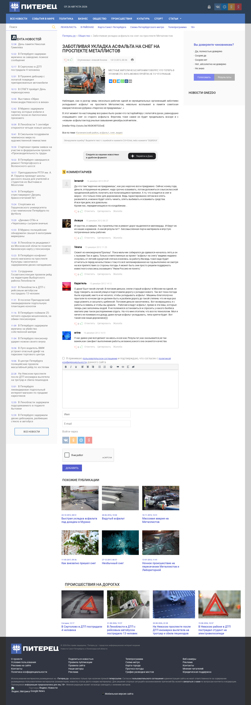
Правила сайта (76, 665)
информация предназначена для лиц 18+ (45, 684)
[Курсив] (70, 366)
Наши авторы (76, 668)
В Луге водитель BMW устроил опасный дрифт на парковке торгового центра (28, 351)
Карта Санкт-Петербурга (112, 27)
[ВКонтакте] (217, 6)
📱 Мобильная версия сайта (117, 693)
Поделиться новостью (80, 658)
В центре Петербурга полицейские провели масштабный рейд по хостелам (30, 364)
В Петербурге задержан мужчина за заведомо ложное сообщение (29, 57)
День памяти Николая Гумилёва (28, 45)
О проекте (16, 658)
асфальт (104, 132)
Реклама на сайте (21, 665)
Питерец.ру (69, 35)
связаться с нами (191, 681)
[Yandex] (238, 6)
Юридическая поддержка (197, 671)
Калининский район (87, 132)
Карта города (133, 665)
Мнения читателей (193, 668)
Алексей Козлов (99, 59)
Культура (143, 18)
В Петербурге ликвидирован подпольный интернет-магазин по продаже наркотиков (29, 391)
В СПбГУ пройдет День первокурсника (28, 90)
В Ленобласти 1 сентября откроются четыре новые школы (31, 126)
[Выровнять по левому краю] (82, 366)
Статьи (173, 18)
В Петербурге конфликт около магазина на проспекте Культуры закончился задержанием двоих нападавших (31, 260)
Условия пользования (23, 662)
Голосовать (204, 77)
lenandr (79, 181)
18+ (193, 27)
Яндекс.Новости (48, 687)
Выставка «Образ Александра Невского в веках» (30, 100)
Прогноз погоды (135, 668)
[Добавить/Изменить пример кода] (123, 366)
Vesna (78, 247)
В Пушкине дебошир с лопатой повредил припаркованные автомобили (29, 79)
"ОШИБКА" (152, 140)
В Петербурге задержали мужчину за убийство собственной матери (29, 328)
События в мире (43, 18)
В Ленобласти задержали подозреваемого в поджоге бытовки (30, 405)
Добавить (72, 467)
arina (77, 332)
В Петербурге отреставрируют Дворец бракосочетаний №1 (26, 194)
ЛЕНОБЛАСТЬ (68, 27)
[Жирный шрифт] (65, 366)
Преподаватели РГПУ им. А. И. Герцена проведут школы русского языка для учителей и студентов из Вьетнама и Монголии (31, 179)
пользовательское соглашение (100, 358)
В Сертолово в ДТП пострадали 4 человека (26, 68)
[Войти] (209, 6)
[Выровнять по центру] (87, 366)
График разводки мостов (140, 671)
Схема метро (133, 662)
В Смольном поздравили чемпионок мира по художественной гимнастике (30, 137)
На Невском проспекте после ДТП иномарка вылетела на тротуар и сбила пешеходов (30, 376)
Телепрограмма (177, 27)
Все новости (32, 431)
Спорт (158, 18)
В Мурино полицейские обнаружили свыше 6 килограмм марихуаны (31, 233)
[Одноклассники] (231, 6)
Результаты (224, 77)
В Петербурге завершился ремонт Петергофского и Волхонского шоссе (30, 163)
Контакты (16, 668)
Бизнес (83, 18)
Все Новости (18, 18)
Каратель (80, 283)
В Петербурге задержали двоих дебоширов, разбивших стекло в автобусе (29, 418)
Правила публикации (80, 662)
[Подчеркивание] (76, 366)
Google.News (38, 691)
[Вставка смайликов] (111, 366)
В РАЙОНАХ (87, 27)
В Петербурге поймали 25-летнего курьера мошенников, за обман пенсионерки (31, 316)
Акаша (78, 220)
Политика (66, 18)
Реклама (73, 671)
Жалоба (117, 211)
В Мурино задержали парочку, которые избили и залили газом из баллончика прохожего (29, 113)
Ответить (89, 211)
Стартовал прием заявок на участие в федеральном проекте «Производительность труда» (31, 150)
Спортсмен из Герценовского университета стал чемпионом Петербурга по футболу (30, 208)
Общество (99, 18)
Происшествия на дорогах (92, 584)
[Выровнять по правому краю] (92, 366)
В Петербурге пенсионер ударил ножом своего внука (29, 339)
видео (119, 132)
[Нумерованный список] (104, 366)
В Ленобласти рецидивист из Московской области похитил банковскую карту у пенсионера (31, 246)
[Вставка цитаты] (117, 366)
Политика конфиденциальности (29, 671)
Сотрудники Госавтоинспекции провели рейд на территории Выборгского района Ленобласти (31, 275)
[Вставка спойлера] (128, 366)
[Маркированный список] (99, 366)
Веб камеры (189, 658)
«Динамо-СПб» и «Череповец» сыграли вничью (29, 221)
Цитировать (104, 211)
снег (112, 132)
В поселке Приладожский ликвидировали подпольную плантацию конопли (30, 303)
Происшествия (121, 18)
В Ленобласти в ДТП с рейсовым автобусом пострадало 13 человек (28, 290)
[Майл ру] (224, 6)
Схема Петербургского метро (147, 27)
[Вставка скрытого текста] (133, 366)
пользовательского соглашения (148, 678)
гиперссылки (115, 678)
